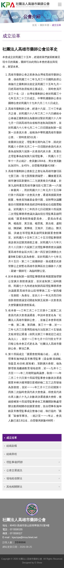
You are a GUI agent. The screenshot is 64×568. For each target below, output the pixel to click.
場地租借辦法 (14, 478)
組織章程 (11, 454)
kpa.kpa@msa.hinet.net (24, 537)
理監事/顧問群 (14, 462)
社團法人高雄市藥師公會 (27, 5)
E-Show (38, 562)
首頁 (34, 25)
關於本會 (44, 25)
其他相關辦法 (14, 486)
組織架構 (11, 445)
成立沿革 (11, 437)
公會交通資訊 (14, 470)
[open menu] (59, 4)
